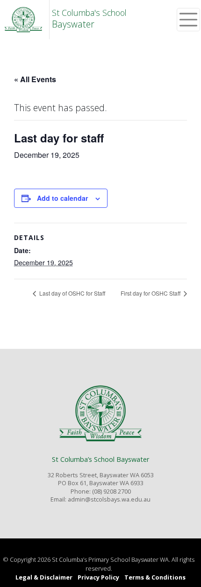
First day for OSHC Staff (151, 293)
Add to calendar (62, 198)
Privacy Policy (98, 577)
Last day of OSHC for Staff (71, 293)
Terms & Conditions (155, 577)
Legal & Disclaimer (43, 577)
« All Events (35, 79)
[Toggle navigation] (188, 19)
